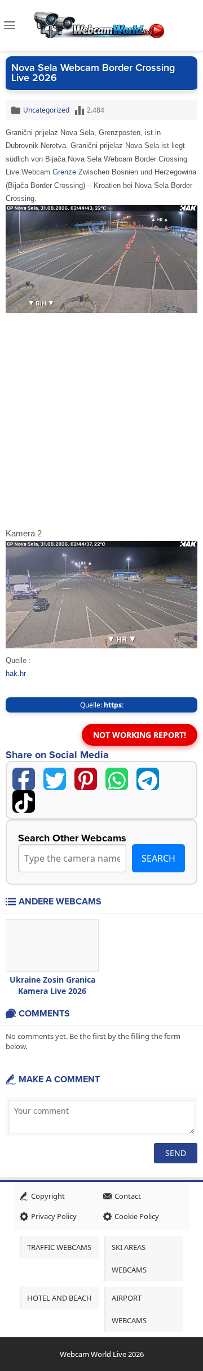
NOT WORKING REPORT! (139, 734)
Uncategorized (46, 110)
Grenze (64, 172)
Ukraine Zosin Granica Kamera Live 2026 (52, 985)
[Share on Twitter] (54, 779)
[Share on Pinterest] (85, 779)
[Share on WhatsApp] (116, 779)
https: (113, 705)
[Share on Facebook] (23, 779)
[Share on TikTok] (23, 801)
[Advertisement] (101, 420)
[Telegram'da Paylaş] (147, 779)
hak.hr (16, 673)
